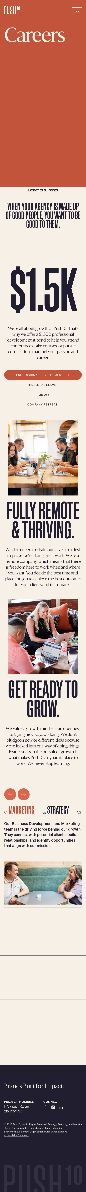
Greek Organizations (56, 1131)
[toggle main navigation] (77, 10)
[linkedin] (61, 1107)
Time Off (42, 394)
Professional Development (39, 375)
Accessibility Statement (16, 1135)
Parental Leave (42, 384)
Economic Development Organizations (24, 1131)
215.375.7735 (13, 1111)
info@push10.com (16, 1106)
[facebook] (45, 1107)
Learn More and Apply (42, 990)
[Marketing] (23, 810)
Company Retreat (42, 404)
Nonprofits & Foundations (29, 1127)
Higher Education (53, 1127)
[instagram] (53, 1107)
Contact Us (38, 1034)
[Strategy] (59, 810)
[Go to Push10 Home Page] (12, 10)
